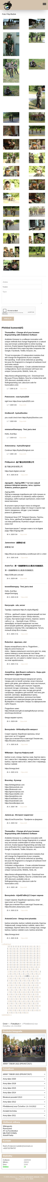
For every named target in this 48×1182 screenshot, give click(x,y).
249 (22, 1013)
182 (26, 992)
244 (34, 1010)
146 (31, 981)
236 (31, 1008)
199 (34, 997)
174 (22, 990)
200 (39, 997)
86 (16, 965)
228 (30, 1006)
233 (18, 1008)
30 (29, 951)
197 (26, 997)
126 (9, 976)
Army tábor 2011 (9, 1115)
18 (23, 949)
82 (36, 962)
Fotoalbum (15, 1024)
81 (33, 962)
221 (31, 1003)
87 (19, 965)
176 (31, 990)
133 (8, 978)
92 (36, 965)
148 (8, 983)
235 (27, 1008)
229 (34, 1006)
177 (35, 990)
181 (21, 992)
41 (33, 953)
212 (26, 1001)
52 (36, 956)
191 (31, 994)
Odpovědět (23, 388)
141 (9, 981)
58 (23, 958)
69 (26, 960)
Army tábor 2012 (9, 1102)
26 (16, 951)
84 (9, 965)
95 (12, 967)
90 (29, 965)
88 (23, 965)
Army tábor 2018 (9, 1083)
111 (12, 971)
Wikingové (7, 1126)
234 (22, 1008)
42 (36, 953)
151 (21, 983)
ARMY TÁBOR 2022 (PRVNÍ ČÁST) (17, 1064)
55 (12, 958)
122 (25, 974)
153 (30, 983)
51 (33, 956)
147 (35, 981)
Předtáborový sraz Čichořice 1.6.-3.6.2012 (19, 1106)
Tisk (42, 1177)
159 (22, 985)
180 (17, 992)
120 (17, 974)
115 (29, 971)
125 (39, 974)
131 (31, 976)
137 (26, 978)
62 (36, 958)
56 (16, 958)
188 (18, 994)
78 (23, 962)
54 (9, 958)
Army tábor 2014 (9, 1093)
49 (26, 956)
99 (26, 967)
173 (18, 990)
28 (23, 951)
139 (34, 978)
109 (35, 969)
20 (29, 949)
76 (16, 962)
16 (16, 949)
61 (33, 958)
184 (34, 992)
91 (33, 965)
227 (26, 1006)
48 (23, 956)
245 (39, 1010)
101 (34, 967)
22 (36, 949)
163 (8, 987)
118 (8, 974)
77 (19, 962)
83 (39, 962)
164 (13, 987)
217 (14, 1003)
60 (29, 958)
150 (17, 983)
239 (13, 1010)
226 (21, 1006)
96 (16, 967)
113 (21, 971)
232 (14, 1008)
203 (18, 999)
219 (22, 1003)
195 (17, 997)
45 (12, 956)
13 (39, 946)
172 (14, 990)
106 (22, 969)
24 (9, 951)
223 (8, 1006)
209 (13, 1001)
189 (22, 994)
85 (12, 965)
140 (39, 978)
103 (9, 969)
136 (21, 978)
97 (19, 967)
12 (36, 946)
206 (31, 999)
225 (17, 1006)
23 (39, 949)
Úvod (5, 1024)
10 (29, 946)
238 (8, 1010)
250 (27, 1013)
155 (39, 983)
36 (16, 953)
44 (9, 956)
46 (16, 956)
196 (21, 997)
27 (19, 951)
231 (9, 1008)
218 (18, 1003)
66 (16, 960)
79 (26, 962)
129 (22, 976)
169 (34, 987)
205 (27, 999)
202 (14, 999)
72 (36, 960)
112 (17, 971)
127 (14, 976)
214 (34, 1001)
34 (9, 953)
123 (30, 974)
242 (26, 1010)
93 (39, 965)
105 (18, 969)
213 (30, 1001)
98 (23, 967)
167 (26, 987)
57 (19, 958)
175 (27, 990)
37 (19, 953)
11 (33, 946)
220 (27, 1003)
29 (26, 951)
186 (9, 994)
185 (39, 992)
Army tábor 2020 (9, 1079)
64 (9, 960)
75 (12, 962)
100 (29, 967)
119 (12, 974)
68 (23, 960)
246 (9, 1013)
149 (13, 983)
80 (29, 962)
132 (35, 976)
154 (34, 983)
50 (29, 956)
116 (34, 971)
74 (9, 962)
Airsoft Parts (8, 1135)
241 (21, 1010)
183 (30, 992)
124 (34, 974)
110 (8, 971)
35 (12, 953)
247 (14, 1013)
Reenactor (7, 1128)
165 (17, 987)
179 (13, 992)
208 (8, 1001)
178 (8, 992)
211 (21, 1001)
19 (26, 949)
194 (13, 997)
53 (39, 956)
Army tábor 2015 (9, 1088)
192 (35, 994)
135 (17, 978)
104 (14, 969)
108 (31, 969)
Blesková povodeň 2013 (12, 1097)
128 (18, 976)
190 (27, 994)
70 (29, 960)
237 (35, 1008)
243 (30, 1010)
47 (19, 956)
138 (30, 978)
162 (35, 985)
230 (39, 1006)
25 (12, 951)
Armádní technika (10, 1111)
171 (9, 990)
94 (9, 967)
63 (39, 958)
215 (39, 1001)
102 (38, 967)
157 (14, 985)
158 (18, 985)
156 (9, 985)
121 (21, 974)
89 (26, 965)
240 (17, 1010)
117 (38, 971)
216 (9, 1003)
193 (8, 997)
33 (39, 951)
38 (23, 953)
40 (29, 953)
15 (12, 949)
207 (35, 999)
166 (21, 987)
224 (13, 1006)
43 (39, 953)
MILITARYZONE (9, 1133)
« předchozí (6, 944)
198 (30, 997)
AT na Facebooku (10, 1131)
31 (33, 951)
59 (26, 958)
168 (30, 987)
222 (35, 1003)
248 (18, 1013)
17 (19, 949)
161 (31, 985)
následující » (7, 1015)
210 (17, 1001)
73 (39, 960)
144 (22, 981)
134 (13, 978)
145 (27, 981)
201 (9, 999)
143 (18, 981)
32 (36, 951)
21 (33, 949)
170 (39, 987)
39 (26, 953)
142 (14, 981)
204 (22, 999)
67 (19, 960)
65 (12, 960)
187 (14, 994)
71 (33, 960)
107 (27, 969)
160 (27, 985)
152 (26, 983)
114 (25, 971)
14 (9, 949)
